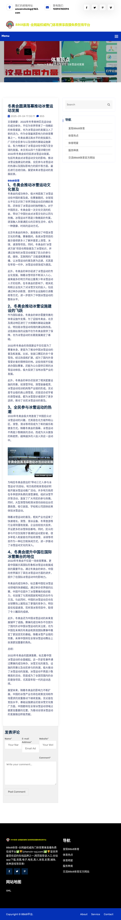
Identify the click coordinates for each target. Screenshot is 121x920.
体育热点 (73, 135)
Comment (45, 757)
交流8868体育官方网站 (81, 157)
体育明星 (73, 143)
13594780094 (61, 9)
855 (42, 116)
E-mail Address (27, 740)
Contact (108, 914)
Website (44, 738)
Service (95, 914)
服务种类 (73, 150)
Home (40, 64)
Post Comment (16, 791)
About (83, 914)
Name (8, 738)
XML (8, 890)
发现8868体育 (76, 128)
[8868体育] (60, 24)
